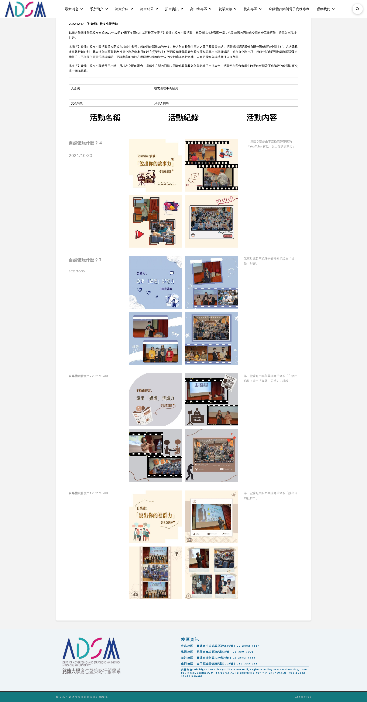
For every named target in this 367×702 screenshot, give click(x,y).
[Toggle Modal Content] (358, 9)
